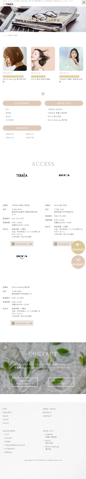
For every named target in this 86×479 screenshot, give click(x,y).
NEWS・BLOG (49, 409)
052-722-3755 (18, 218)
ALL (7, 109)
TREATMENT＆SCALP (15, 445)
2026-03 (10, 134)
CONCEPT (7, 412)
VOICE (5, 416)
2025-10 (10, 137)
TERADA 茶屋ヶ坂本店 (57, 113)
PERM (7, 441)
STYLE (6, 423)
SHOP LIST (48, 431)
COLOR (8, 438)
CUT (7, 434)
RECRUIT (47, 412)
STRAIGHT (10, 448)
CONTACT (47, 416)
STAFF (6, 419)
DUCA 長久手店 (54, 116)
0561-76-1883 (60, 216)
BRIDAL (8, 452)
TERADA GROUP (55, 109)
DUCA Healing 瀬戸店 (57, 120)
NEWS (8, 113)
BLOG (8, 116)
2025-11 (30, 134)
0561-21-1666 (18, 298)
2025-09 (30, 137)
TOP (5, 409)
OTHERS (10, 120)
